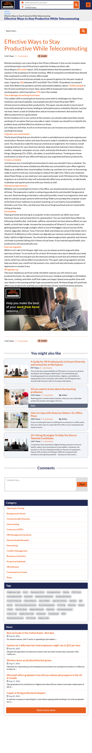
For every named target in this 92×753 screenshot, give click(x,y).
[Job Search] (76, 4)
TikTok (10, 609)
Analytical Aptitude (16, 561)
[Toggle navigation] (88, 4)
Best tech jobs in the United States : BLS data (30, 632)
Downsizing (12, 545)
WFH (64, 614)
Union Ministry (30, 601)
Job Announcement (64, 609)
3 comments (48, 395)
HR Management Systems (19, 534)
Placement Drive (37, 592)
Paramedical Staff (14, 596)
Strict (25, 592)
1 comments (47, 368)
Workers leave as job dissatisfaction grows (29, 660)
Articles (7, 13)
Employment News (63, 596)
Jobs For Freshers (59, 601)
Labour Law (11, 614)
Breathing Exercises (15, 618)
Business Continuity (16, 556)
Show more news (46, 710)
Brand (9, 605)
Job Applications (53, 592)
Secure (81, 605)
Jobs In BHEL (44, 601)
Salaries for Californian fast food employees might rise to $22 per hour (43, 645)
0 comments (23, 56)
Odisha (66, 592)
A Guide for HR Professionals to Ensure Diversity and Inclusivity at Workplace (58, 363)
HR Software (13, 566)
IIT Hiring (61, 605)
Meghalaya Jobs (13, 592)
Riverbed (22, 69)
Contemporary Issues (17, 572)
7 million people (75, 85)
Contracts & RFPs (15, 529)
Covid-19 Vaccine (14, 601)
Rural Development (46, 605)
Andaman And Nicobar (44, 596)
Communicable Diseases (18, 518)
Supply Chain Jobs (27, 614)
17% (38, 92)
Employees (41, 614)
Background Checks (16, 513)
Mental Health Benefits (18, 540)
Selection (71, 605)
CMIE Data (76, 592)
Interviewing (13, 524)
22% (22, 82)
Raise (33, 405)
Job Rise (73, 601)
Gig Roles (50, 609)
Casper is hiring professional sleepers (26, 692)
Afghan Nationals (36, 609)
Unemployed (53, 614)
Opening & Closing (15, 508)
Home (6, 11)
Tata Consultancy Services (25, 605)
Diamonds (28, 596)
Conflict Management (17, 550)
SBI (80, 601)
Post (82, 484)
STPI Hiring (30, 618)
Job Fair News (21, 609)
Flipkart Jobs (43, 618)
